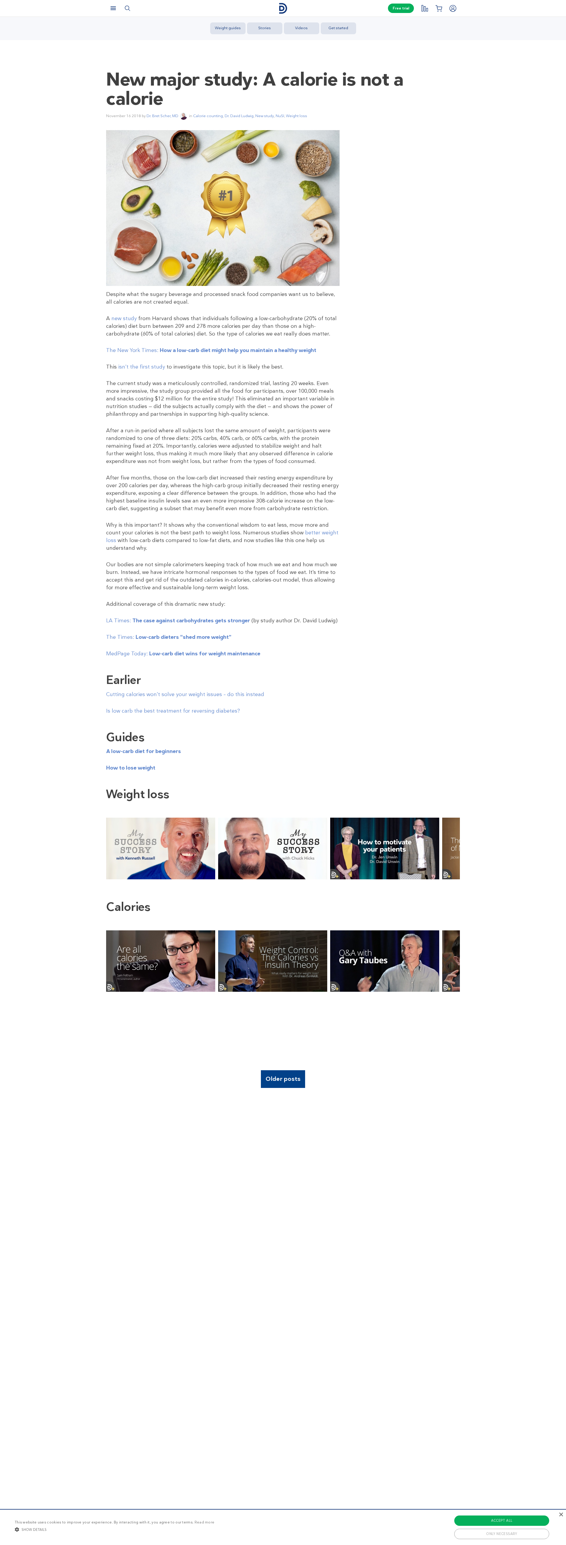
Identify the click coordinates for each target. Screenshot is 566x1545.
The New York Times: (211, 350)
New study (264, 115)
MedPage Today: (183, 653)
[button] (114, 1529)
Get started (338, 27)
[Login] (453, 8)
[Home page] (283, 8)
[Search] (127, 8)
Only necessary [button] (501, 1534)
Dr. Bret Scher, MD (162, 115)
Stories (264, 27)
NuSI (280, 115)
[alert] (283, 1527)
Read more (205, 1522)
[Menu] (113, 8)
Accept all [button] (502, 1520)
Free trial (401, 8)
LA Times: (178, 620)
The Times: (168, 637)
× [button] (561, 1515)
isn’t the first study (141, 366)
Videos (301, 27)
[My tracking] (424, 8)
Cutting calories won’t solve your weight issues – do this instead (185, 694)
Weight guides (228, 27)
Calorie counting (208, 115)
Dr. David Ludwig (239, 115)
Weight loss (296, 115)
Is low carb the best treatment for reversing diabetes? (173, 710)
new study (124, 318)
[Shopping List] (439, 8)
